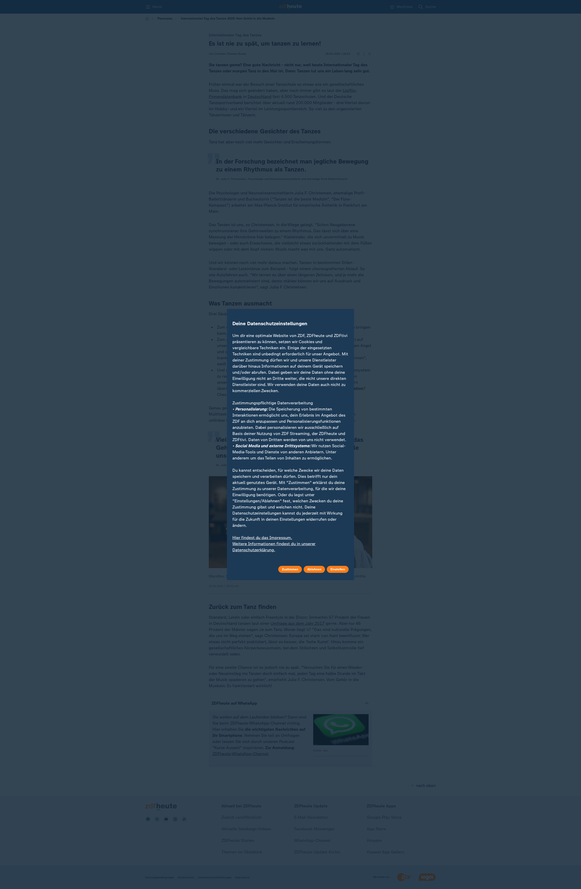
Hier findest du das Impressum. (262, 537)
